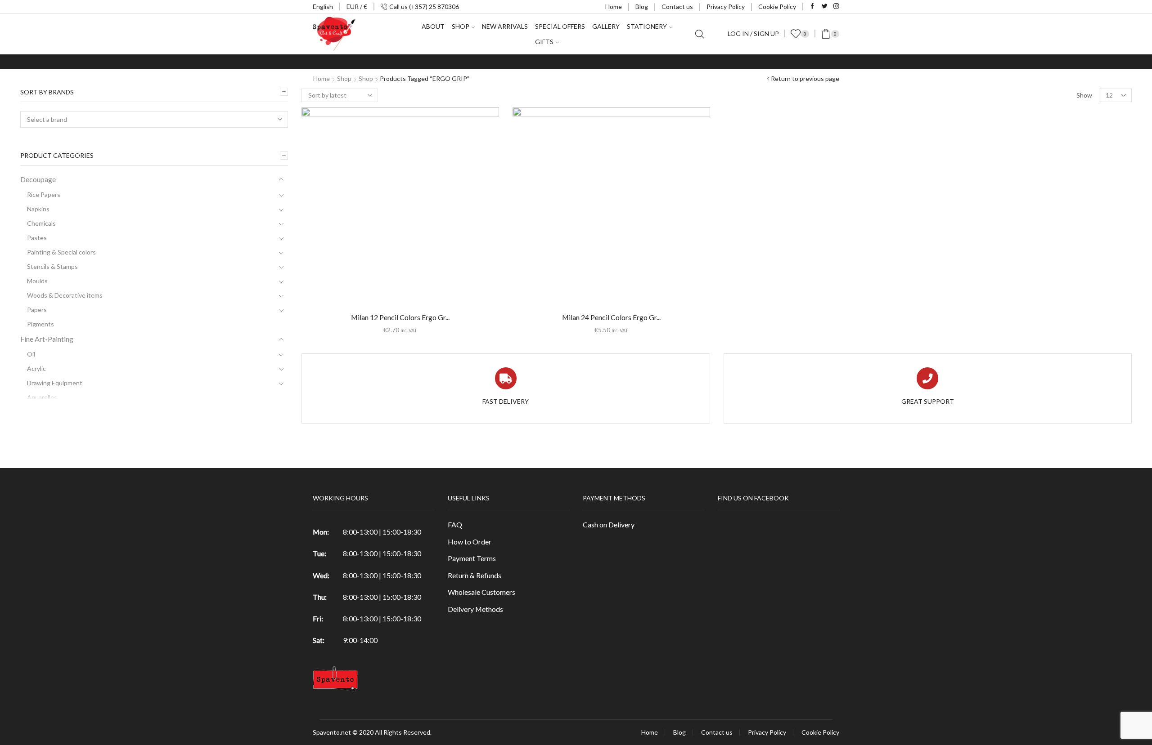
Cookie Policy (777, 6)
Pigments (40, 324)
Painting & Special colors (61, 252)
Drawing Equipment (54, 383)
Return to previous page (805, 78)
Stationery (647, 26)
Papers (37, 309)
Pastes (37, 237)
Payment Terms (472, 558)
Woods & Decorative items (65, 295)
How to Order (469, 541)
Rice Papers (43, 194)
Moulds (37, 281)
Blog (641, 6)
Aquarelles (42, 397)
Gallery (606, 26)
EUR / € (356, 6)
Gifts (544, 41)
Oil (31, 354)
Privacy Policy (725, 6)
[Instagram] (836, 6)
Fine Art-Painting (46, 339)
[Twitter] (825, 6)
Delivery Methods (475, 609)
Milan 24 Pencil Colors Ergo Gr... (611, 317)
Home (613, 6)
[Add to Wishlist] (382, 209)
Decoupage (38, 179)
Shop (344, 78)
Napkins (38, 209)
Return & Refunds (474, 575)
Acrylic (36, 368)
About (433, 26)
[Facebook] (812, 6)
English (323, 6)
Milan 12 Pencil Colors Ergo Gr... (400, 317)
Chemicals (41, 223)
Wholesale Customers (481, 592)
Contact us (677, 6)
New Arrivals (505, 26)
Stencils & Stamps (52, 266)
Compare (400, 209)
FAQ (455, 524)
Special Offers (560, 26)
